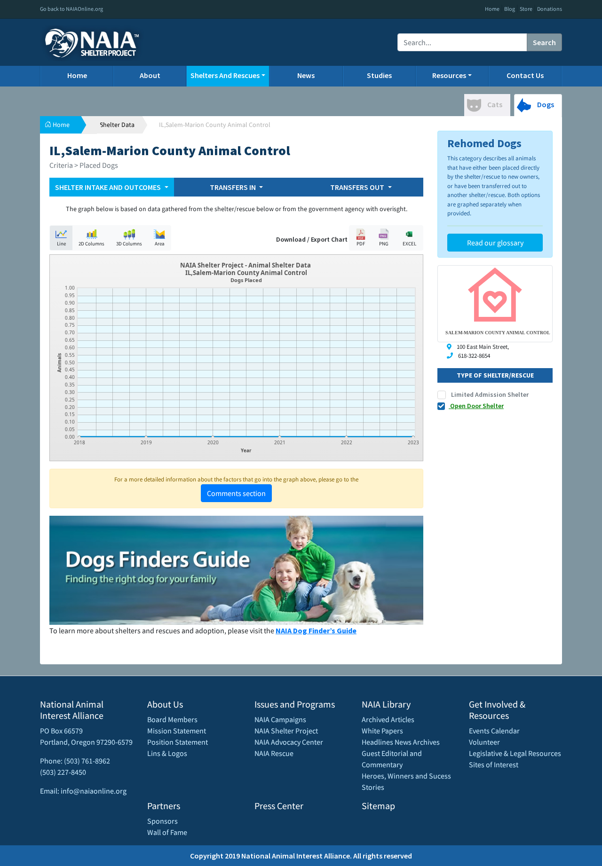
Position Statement (177, 742)
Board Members (172, 719)
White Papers (382, 730)
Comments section (236, 493)
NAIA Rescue (273, 753)
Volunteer (484, 742)
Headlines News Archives (401, 742)
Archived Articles (388, 719)
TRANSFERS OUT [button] (358, 187)
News (306, 75)
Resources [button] (449, 75)
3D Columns (129, 243)
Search (544, 42)
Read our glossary (495, 242)
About (150, 75)
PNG (383, 243)
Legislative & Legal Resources (515, 753)
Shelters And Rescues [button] (225, 75)
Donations (549, 8)
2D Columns (91, 243)
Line (61, 243)
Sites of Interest (493, 764)
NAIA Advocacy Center (288, 742)
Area (160, 243)
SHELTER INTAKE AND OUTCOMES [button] (108, 187)
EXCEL (409, 243)
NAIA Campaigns (280, 719)
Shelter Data (117, 124)
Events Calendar (494, 730)
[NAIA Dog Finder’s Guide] (236, 569)
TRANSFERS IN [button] (233, 187)
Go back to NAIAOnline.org (71, 8)
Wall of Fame (167, 832)
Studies (379, 75)
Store (526, 8)
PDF (360, 243)
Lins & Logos (167, 753)
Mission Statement (176, 730)
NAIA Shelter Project (286, 730)
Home (492, 8)
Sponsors (162, 821)
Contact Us (525, 75)
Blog (509, 8)
